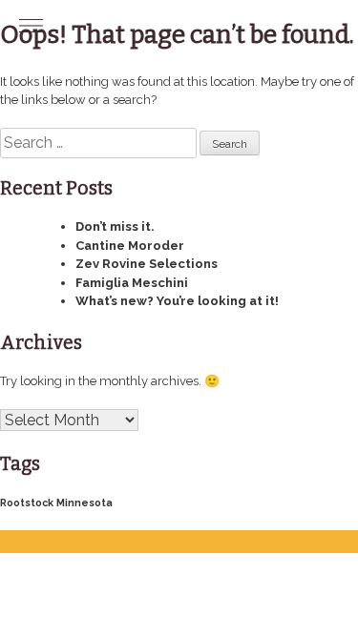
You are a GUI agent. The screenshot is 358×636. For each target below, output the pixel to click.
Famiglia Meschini (131, 283)
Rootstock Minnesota (56, 502)
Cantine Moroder (129, 245)
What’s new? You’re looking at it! (177, 301)
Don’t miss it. (115, 226)
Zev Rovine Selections (146, 263)
